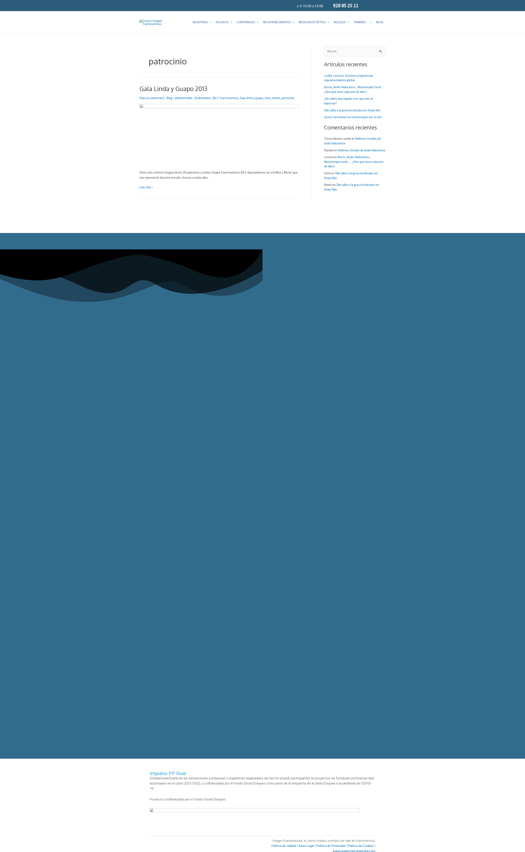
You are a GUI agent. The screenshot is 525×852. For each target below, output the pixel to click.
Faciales (222, 22)
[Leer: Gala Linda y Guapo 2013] (219, 134)
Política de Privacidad (330, 846)
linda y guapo (255, 98)
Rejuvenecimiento (277, 22)
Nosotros (200, 22)
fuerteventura (229, 98)
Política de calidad (284, 846)
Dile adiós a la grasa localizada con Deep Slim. (352, 110)
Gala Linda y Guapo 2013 (173, 89)
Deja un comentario (151, 98)
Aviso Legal (306, 846)
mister (276, 98)
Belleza (340, 22)
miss (267, 98)
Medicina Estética (312, 22)
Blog (379, 22)
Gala (242, 98)
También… (361, 22)
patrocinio (287, 98)
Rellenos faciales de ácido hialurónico (361, 150)
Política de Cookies (361, 846)
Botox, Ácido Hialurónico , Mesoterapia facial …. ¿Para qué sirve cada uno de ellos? (353, 161)
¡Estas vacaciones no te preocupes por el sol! (352, 117)
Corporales (246, 22)
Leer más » (146, 187)
